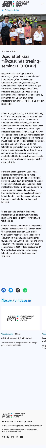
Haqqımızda (21, 421)
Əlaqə (30, 421)
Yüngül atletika (13, 10)
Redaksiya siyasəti (9, 421)
